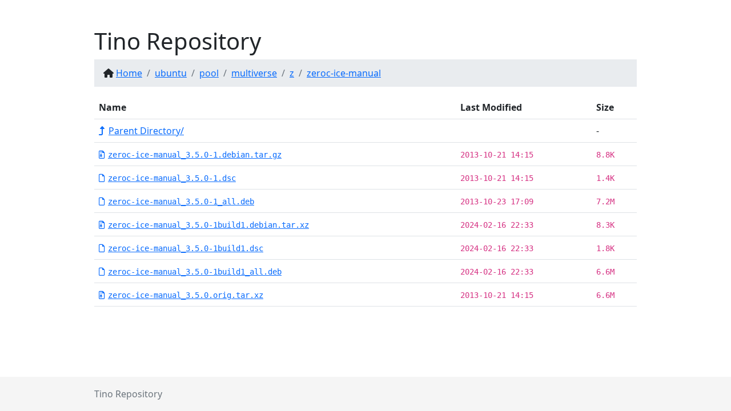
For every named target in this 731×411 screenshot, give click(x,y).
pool (209, 73)
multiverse (254, 73)
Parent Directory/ (146, 130)
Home (129, 73)
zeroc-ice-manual (344, 73)
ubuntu (171, 73)
